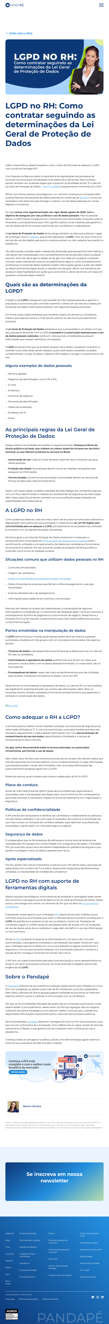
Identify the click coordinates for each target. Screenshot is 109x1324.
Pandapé (13, 986)
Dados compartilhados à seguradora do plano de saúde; (39, 578)
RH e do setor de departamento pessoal (65, 540)
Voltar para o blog (20, 33)
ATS (56, 914)
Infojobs (34, 237)
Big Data (84, 197)
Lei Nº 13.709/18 (51, 186)
